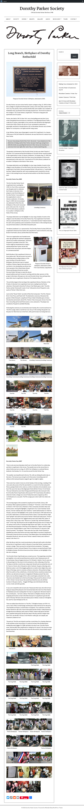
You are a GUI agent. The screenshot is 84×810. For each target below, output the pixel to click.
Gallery (40, 19)
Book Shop (57, 19)
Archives (61, 111)
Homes (24, 19)
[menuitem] (1, 1)
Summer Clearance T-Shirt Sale (67, 97)
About (8, 19)
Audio (48, 19)
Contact (73, 19)
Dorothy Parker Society (42, 8)
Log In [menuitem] (5, 1)
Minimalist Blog (49, 807)
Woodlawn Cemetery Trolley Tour (68, 93)
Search (61, 52)
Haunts (31, 19)
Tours (65, 19)
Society (16, 19)
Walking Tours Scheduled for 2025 (68, 84)
